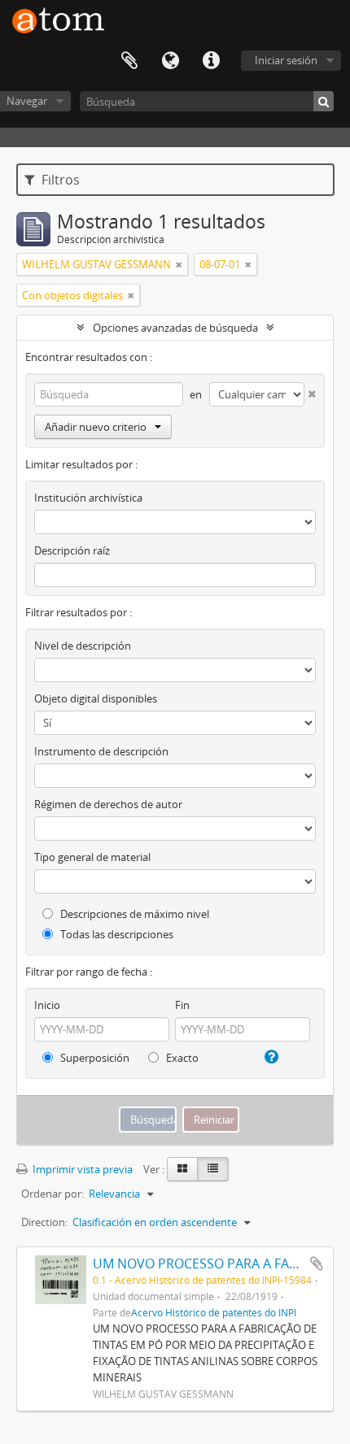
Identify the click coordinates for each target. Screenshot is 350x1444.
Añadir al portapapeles (316, 1263)
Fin (182, 1005)
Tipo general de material (92, 857)
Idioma (170, 61)
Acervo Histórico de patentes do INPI (213, 1312)
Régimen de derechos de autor (108, 804)
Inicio (47, 1005)
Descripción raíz (72, 550)
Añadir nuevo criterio (96, 427)
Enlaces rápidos (210, 61)
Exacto (181, 1057)
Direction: (44, 1222)
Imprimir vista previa (81, 1169)
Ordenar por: (52, 1193)
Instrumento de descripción (101, 751)
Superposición (93, 1057)
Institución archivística (88, 497)
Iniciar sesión (286, 60)
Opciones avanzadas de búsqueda (175, 327)
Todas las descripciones (115, 934)
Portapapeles (129, 61)
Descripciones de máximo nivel (133, 914)
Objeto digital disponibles (95, 698)
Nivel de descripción (82, 645)
